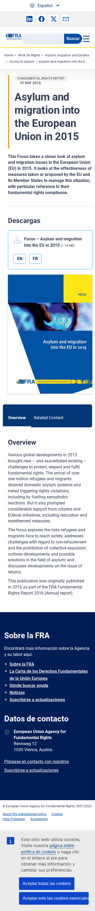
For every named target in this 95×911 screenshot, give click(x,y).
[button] (29, 19)
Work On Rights (29, 55)
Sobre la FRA (22, 664)
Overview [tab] (17, 417)
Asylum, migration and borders (67, 55)
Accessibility (39, 819)
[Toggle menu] (86, 38)
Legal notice (37, 814)
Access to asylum (22, 61)
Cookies (57, 814)
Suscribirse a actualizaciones (37, 699)
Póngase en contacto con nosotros (36, 761)
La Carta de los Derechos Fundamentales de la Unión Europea (49, 675)
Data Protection (14, 819)
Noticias (17, 692)
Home (8, 55)
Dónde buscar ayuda (29, 685)
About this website (16, 814)
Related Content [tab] (48, 417)
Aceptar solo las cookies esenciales (56, 898)
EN (19, 258)
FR (35, 258)
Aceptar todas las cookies (47, 883)
